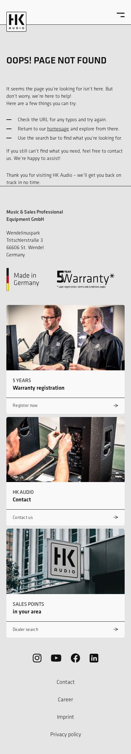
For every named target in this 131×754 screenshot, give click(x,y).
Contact (66, 681)
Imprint (65, 716)
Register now (25, 405)
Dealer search (25, 629)
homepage (58, 129)
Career (65, 699)
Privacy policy (65, 734)
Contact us (23, 517)
